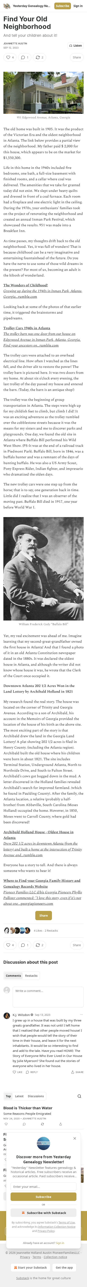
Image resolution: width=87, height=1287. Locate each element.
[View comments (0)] (24, 1124)
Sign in (78, 6)
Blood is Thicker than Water (27, 1108)
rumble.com (27, 296)
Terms (37, 1257)
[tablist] (21, 975)
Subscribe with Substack (46, 1213)
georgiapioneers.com (36, 903)
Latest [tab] (19, 1096)
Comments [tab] (13, 976)
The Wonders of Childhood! (25, 285)
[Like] (6, 1124)
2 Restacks (51, 930)
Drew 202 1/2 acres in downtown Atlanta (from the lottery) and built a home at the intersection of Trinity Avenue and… (42, 849)
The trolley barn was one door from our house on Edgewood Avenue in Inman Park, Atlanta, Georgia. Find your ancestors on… (42, 339)
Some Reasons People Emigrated (27, 1113)
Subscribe (62, 6)
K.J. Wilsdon (21, 1015)
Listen (77, 45)
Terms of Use (66, 1222)
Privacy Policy (46, 1231)
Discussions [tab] (36, 1096)
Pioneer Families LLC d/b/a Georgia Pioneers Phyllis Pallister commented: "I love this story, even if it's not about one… (42, 898)
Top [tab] (8, 1096)
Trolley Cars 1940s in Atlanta (26, 328)
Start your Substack (32, 1267)
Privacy (25, 1257)
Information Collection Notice (56, 1227)
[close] (74, 1138)
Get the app (64, 1267)
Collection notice (55, 1257)
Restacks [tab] (31, 976)
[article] (43, 1116)
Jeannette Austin (15, 43)
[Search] (79, 1096)
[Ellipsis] (81, 1014)
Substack (22, 1278)
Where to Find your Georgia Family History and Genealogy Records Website (41, 883)
